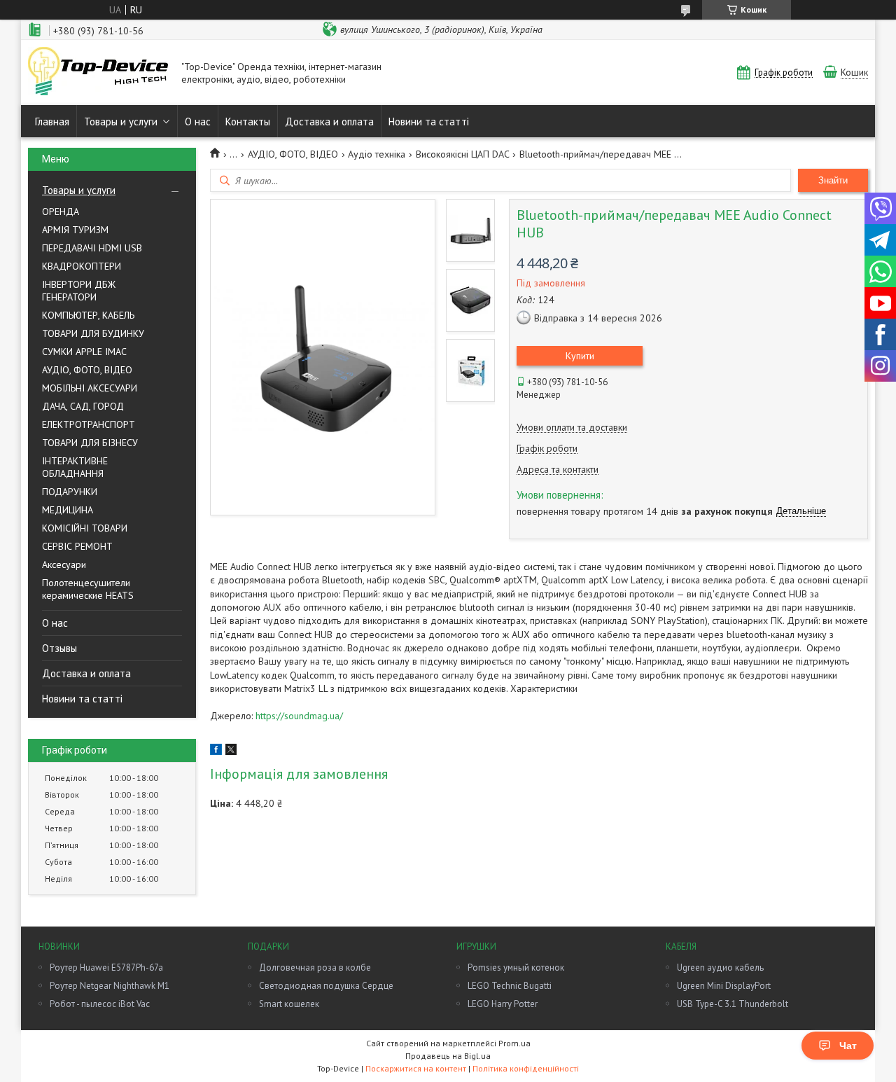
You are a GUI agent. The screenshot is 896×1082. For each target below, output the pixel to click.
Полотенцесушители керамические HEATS (88, 589)
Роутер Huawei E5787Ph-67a (106, 967)
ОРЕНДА (60, 211)
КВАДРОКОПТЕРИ (81, 266)
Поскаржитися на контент (415, 1068)
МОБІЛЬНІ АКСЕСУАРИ (89, 388)
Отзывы (59, 648)
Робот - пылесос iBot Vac (100, 1004)
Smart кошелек (289, 1004)
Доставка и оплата (329, 121)
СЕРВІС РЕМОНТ (77, 546)
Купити (580, 355)
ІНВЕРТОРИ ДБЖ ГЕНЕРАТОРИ (78, 290)
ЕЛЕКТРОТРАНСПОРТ (88, 424)
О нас (198, 121)
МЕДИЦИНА (67, 510)
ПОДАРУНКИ (69, 491)
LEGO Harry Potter (503, 1004)
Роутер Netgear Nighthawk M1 (109, 986)
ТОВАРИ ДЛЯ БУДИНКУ (93, 333)
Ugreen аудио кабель (720, 967)
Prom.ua (514, 1043)
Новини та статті (428, 121)
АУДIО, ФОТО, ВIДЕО (87, 369)
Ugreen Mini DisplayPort (724, 986)
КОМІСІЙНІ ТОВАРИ (84, 528)
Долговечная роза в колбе (315, 967)
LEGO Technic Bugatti (510, 986)
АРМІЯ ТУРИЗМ (75, 229)
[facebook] (216, 751)
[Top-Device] (98, 72)
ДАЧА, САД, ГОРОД (83, 406)
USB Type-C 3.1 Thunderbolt (732, 1004)
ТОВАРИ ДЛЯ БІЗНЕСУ (90, 442)
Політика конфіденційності (525, 1068)
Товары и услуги (121, 121)
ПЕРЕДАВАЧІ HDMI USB (92, 248)
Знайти (833, 180)
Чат (848, 1045)
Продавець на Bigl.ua (448, 1055)
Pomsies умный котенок (516, 967)
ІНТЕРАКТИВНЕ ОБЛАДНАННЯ (75, 467)
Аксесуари (64, 564)
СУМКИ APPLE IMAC (84, 351)
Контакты (247, 121)
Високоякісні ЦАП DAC (463, 154)
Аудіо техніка (376, 154)
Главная (52, 121)
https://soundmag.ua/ (299, 715)
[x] (231, 751)
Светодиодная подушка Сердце (326, 986)
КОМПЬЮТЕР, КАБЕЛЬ (88, 315)
